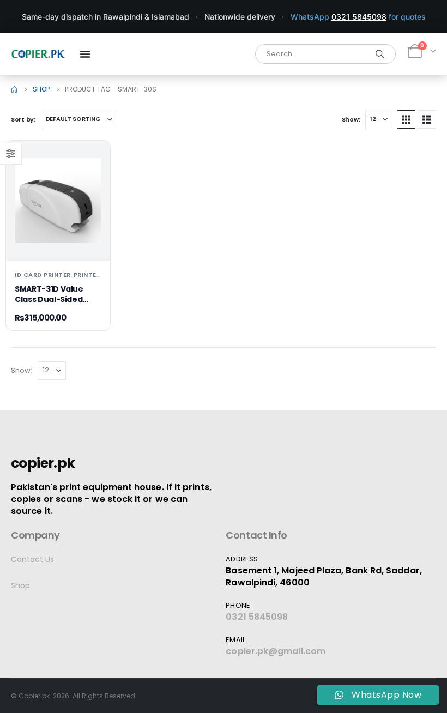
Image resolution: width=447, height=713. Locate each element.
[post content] (58, 200)
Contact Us (32, 559)
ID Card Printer (43, 274)
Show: (351, 119)
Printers (89, 274)
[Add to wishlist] (93, 157)
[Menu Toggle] (85, 54)
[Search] (380, 54)
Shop (20, 585)
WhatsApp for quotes (358, 16)
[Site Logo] (38, 54)
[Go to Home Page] (14, 89)
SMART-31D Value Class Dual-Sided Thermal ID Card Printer (49, 304)
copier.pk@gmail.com (275, 651)
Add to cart (58, 243)
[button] (406, 119)
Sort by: (23, 119)
